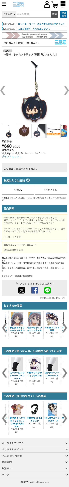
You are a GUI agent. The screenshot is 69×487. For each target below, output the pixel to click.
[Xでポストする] (21, 292)
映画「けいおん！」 (29, 43)
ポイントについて (12, 156)
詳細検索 (64, 14)
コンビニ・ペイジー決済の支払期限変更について (41, 23)
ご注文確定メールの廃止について (34, 28)
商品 (19, 190)
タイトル (52, 190)
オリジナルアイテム (13, 443)
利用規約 (7, 462)
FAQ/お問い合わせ (12, 455)
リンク (5, 474)
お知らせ (7, 468)
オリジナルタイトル (13, 449)
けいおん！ (10, 43)
